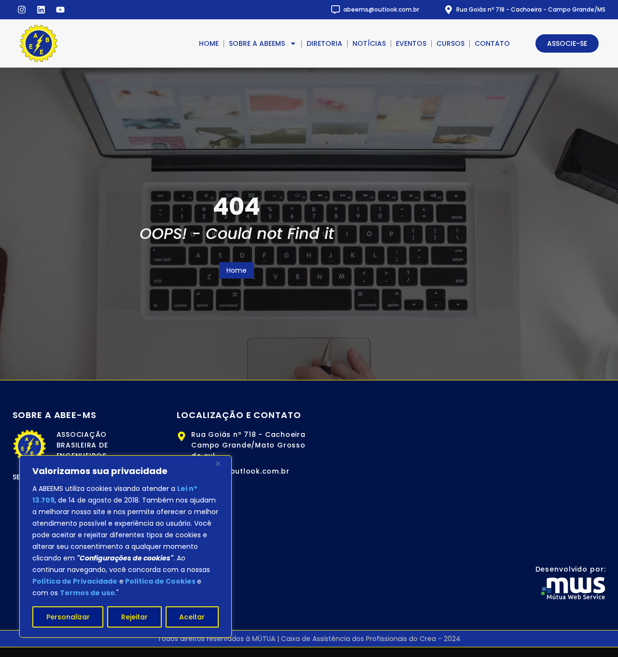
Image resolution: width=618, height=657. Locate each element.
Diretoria (324, 43)
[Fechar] (221, 463)
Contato (492, 43)
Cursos (450, 43)
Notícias (369, 43)
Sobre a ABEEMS (257, 43)
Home (236, 270)
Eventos (411, 43)
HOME (209, 43)
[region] (125, 546)
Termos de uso (87, 593)
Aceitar (192, 617)
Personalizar (68, 617)
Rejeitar (134, 617)
